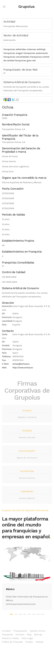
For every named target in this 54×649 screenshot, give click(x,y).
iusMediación (27, 491)
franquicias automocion (35, 53)
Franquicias (7, 634)
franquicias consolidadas (16, 57)
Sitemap (38, 634)
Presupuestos (20, 631)
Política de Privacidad (12, 642)
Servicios (19, 634)
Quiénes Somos (37, 631)
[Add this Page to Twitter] (13, 99)
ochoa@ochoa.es (21, 364)
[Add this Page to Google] (5, 99)
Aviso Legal (27, 638)
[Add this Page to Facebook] (9, 99)
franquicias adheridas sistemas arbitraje (24, 49)
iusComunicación (27, 451)
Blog (29, 634)
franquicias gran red (25, 60)
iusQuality (27, 430)
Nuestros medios (10, 638)
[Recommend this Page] (17, 99)
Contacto (6, 631)
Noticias (39, 642)
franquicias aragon (13, 53)
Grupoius (27, 6)
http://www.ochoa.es (22, 367)
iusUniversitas (27, 471)
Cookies (29, 642)
